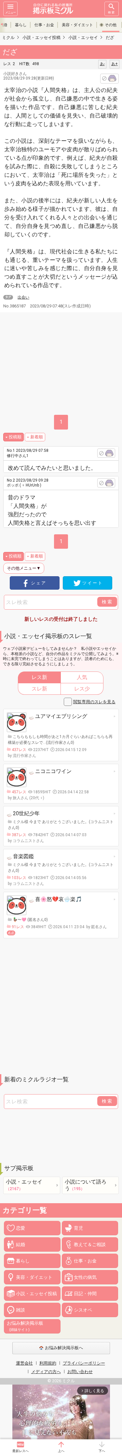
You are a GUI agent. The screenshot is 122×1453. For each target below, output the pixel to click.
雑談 (20, 1310)
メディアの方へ (46, 1371)
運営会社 (24, 1363)
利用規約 (47, 1363)
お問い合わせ (80, 1371)
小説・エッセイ (24, 1185)
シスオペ (83, 1310)
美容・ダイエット (77, 25)
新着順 (36, 436)
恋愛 (20, 1228)
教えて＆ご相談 (90, 1244)
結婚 (20, 1244)
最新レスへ (20, 1451)
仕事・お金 (44, 25)
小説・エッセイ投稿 (36, 1293)
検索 (111, 12)
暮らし (21, 25)
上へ (61, 1451)
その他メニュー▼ (24, 568)
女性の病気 (85, 1277)
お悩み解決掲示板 (25, 1326)
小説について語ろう (85, 1185)
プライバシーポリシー (84, 1363)
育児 (78, 1228)
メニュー (10, 12)
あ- (102, 64)
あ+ (114, 64)
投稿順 (15, 436)
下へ (102, 1451)
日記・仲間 (85, 1293)
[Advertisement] (61, 1006)
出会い (23, 297)
